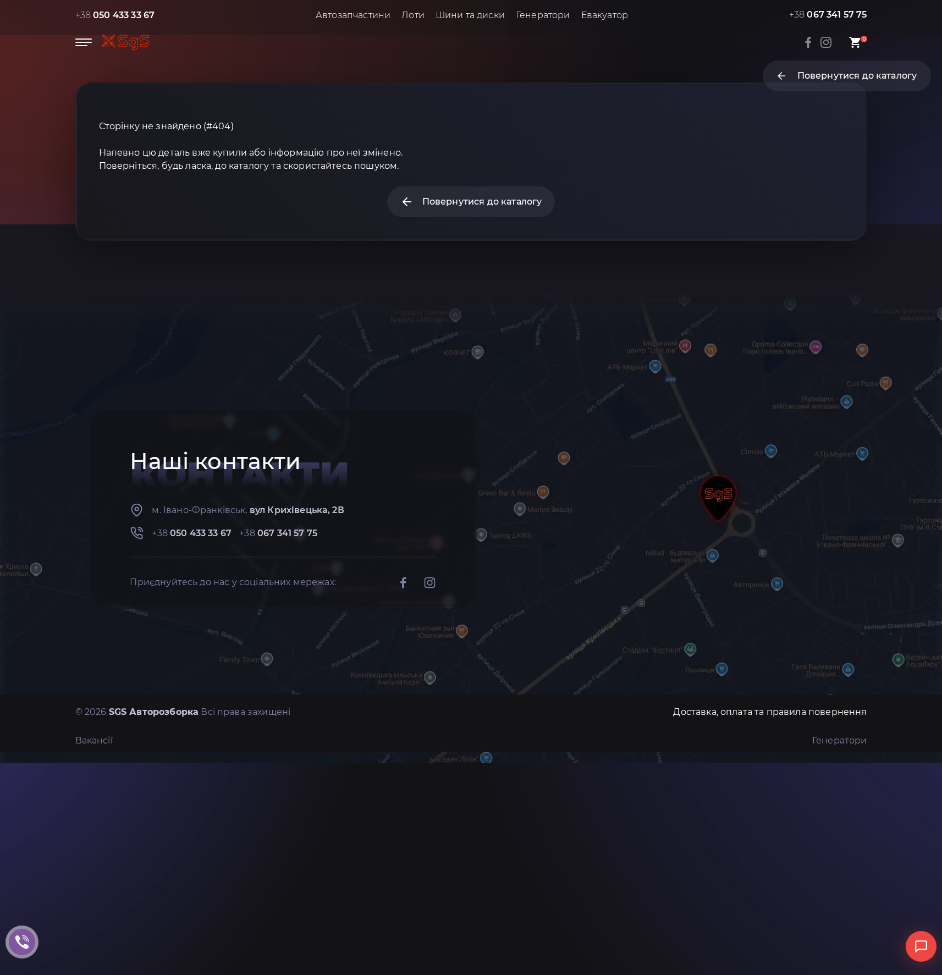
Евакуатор (604, 15)
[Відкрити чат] (921, 946)
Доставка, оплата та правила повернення (770, 712)
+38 (115, 15)
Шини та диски (470, 15)
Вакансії (94, 740)
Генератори (543, 15)
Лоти (413, 15)
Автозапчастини (353, 15)
